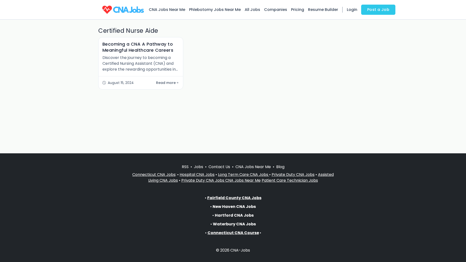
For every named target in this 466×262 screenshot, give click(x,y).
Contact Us (219, 167)
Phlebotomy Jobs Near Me (215, 9)
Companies (275, 9)
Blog (280, 167)
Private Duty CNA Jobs (293, 174)
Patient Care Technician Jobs (290, 180)
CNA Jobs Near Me (167, 9)
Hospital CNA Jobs (197, 174)
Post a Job (378, 9)
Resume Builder (323, 9)
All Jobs (252, 9)
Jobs (198, 167)
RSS (185, 167)
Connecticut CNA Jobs (153, 174)
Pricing (297, 9)
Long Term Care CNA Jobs (243, 174)
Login (352, 9)
